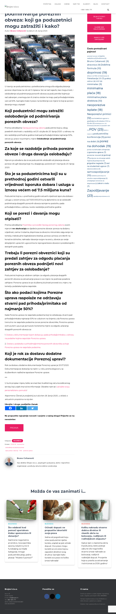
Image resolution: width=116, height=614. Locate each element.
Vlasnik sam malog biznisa (99, 28)
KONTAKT (105, 4)
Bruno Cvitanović (98, 61)
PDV (20, 450)
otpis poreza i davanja (11, 450)
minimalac (94, 84)
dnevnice (93, 64)
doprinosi (97, 72)
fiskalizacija (104, 76)
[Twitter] (32, 408)
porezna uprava (28, 450)
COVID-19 (13, 444)
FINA (96, 76)
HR (96, 10)
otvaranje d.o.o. (100, 123)
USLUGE (58, 4)
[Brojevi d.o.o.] (12, 6)
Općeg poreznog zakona (33, 128)
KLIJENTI (86, 4)
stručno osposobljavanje (97, 178)
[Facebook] (10, 408)
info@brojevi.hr (13, 598)
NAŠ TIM (76, 4)
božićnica (101, 58)
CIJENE (67, 4)
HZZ (99, 81)
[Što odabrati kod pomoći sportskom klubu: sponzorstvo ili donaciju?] (21, 510)
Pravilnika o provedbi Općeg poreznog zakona (43, 225)
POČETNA (47, 4)
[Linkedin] (21, 408)
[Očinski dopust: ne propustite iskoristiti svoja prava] (58, 510)
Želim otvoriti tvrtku (99, 17)
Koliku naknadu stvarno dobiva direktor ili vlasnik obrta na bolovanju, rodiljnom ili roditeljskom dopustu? (94, 533)
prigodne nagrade (96, 163)
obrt (92, 123)
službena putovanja (98, 175)
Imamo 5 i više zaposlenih (99, 38)
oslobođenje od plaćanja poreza (14, 447)
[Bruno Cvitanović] (9, 461)
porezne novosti (95, 155)
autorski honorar (93, 56)
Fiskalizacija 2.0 (95, 78)
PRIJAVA (14, 428)
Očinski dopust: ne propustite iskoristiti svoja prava (56, 530)
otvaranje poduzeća (94, 125)
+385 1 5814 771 (86, 10)
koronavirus (20, 444)
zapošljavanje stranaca (101, 196)
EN (102, 10)
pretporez (100, 161)
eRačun (90, 76)
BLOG (95, 4)
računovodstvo (93, 169)
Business (17, 441)
